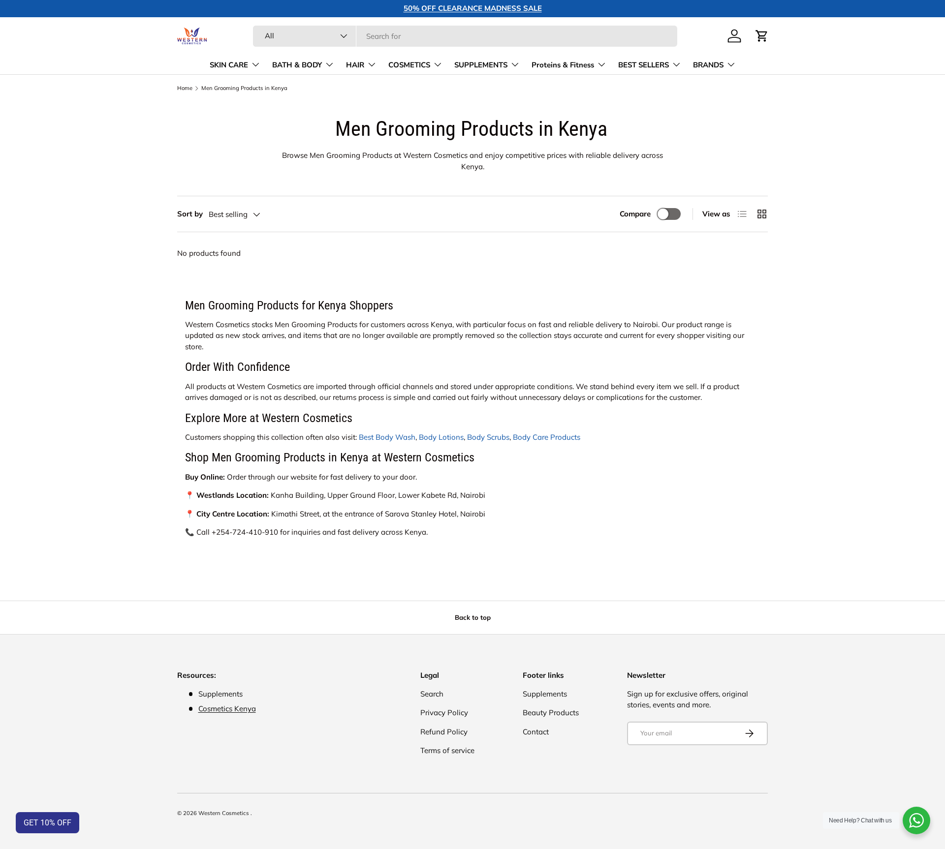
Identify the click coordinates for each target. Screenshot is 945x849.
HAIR (355, 65)
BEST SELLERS (643, 65)
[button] (762, 36)
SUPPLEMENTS (480, 65)
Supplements (545, 693)
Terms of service (447, 750)
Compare (635, 213)
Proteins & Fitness (563, 65)
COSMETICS (409, 65)
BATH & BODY (297, 65)
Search (431, 693)
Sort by (190, 213)
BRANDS (708, 65)
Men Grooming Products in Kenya (244, 88)
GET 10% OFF (47, 822)
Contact (536, 731)
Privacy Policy (444, 712)
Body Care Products (546, 437)
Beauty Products (551, 712)
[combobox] (465, 36)
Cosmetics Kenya (227, 708)
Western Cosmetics (224, 813)
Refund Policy (444, 731)
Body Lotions (441, 437)
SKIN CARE (229, 65)
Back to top (473, 617)
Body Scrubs (488, 437)
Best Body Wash (387, 437)
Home (184, 88)
